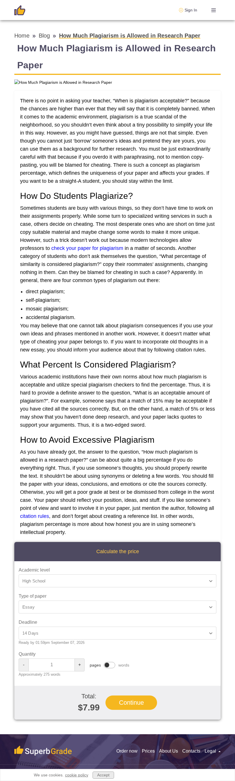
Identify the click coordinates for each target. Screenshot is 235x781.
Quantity (27, 654)
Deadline (28, 622)
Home (22, 35)
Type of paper (32, 596)
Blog (45, 35)
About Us (168, 751)
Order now (127, 751)
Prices (148, 751)
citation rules (34, 516)
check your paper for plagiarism (87, 248)
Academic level (34, 570)
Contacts (191, 751)
